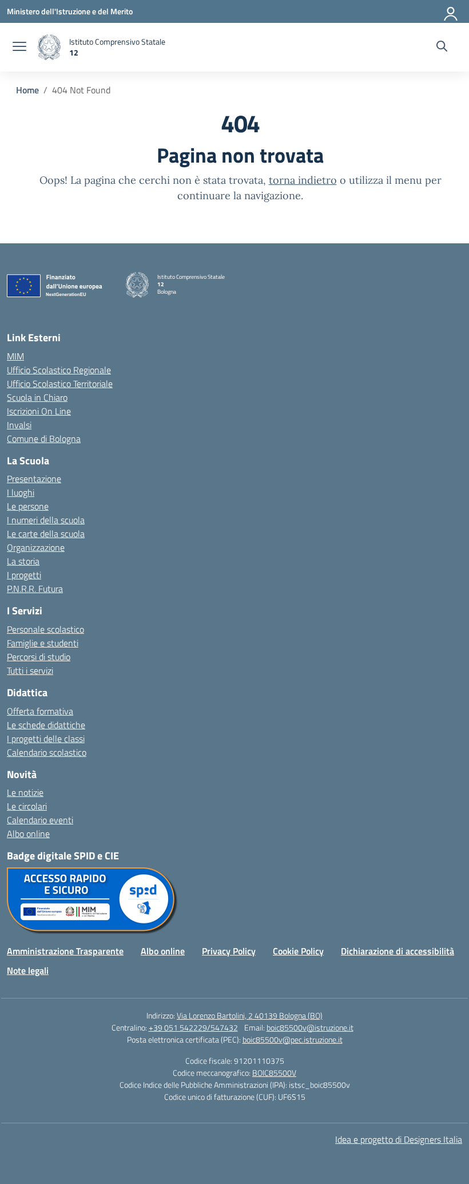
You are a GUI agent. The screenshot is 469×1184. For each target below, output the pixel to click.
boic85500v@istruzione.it (310, 1027)
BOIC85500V (274, 1073)
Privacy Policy (229, 951)
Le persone (28, 506)
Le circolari (27, 806)
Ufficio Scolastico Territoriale (60, 383)
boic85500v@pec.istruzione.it (293, 1039)
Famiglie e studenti (42, 643)
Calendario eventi (40, 820)
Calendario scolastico (46, 752)
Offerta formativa (40, 711)
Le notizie (25, 792)
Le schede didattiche (46, 725)
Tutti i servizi (30, 670)
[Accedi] (451, 11)
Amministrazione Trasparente (65, 951)
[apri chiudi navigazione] (19, 47)
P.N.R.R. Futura (35, 588)
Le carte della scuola (46, 533)
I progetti (24, 575)
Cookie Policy (298, 951)
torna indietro (303, 180)
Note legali (28, 970)
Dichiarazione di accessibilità (397, 951)
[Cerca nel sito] (442, 47)
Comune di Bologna (44, 438)
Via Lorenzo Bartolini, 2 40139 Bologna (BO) (250, 1015)
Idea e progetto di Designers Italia (398, 1139)
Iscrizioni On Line (39, 411)
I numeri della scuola (46, 520)
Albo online (28, 833)
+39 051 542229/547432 (193, 1027)
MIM (15, 356)
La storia (23, 561)
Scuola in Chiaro (37, 397)
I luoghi (20, 492)
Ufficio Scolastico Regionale (59, 370)
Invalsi (19, 425)
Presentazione (34, 479)
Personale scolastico (45, 629)
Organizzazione (36, 547)
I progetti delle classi (46, 738)
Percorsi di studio (38, 657)
